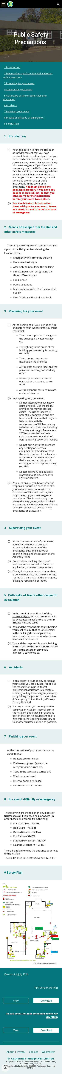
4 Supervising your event (18, 89)
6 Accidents (10, 105)
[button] (3, 4)
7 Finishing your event (16, 111)
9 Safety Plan (11, 123)
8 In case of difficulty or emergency (23, 117)
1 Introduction (12, 67)
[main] (31, 35)
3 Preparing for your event (19, 83)
